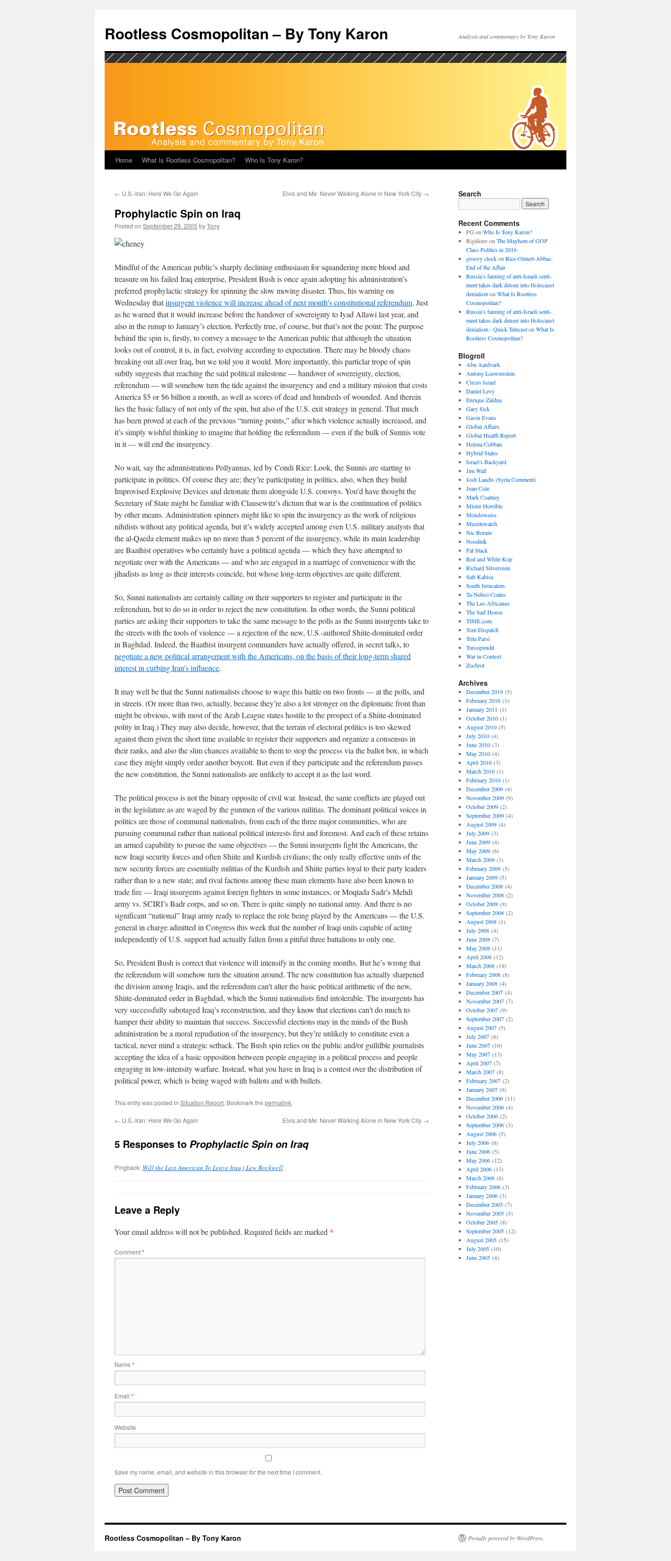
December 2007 (484, 992)
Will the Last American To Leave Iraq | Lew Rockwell (212, 1167)
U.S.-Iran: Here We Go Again (156, 193)
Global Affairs (483, 426)
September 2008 (485, 913)
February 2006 (483, 1187)
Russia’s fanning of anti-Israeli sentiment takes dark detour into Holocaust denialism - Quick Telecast (510, 320)
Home (123, 160)
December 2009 (484, 789)
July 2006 (477, 1142)
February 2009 (483, 868)
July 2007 (477, 1036)
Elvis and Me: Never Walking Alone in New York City (355, 193)
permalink (278, 1102)
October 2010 (482, 718)
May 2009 (478, 851)
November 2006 (485, 1107)
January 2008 (482, 983)
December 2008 (484, 886)
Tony (213, 226)
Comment (129, 1252)
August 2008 (481, 921)
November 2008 (485, 895)
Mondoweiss (481, 515)
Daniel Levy (480, 391)
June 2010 (478, 745)
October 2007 (482, 1010)
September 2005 (485, 1231)
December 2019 (484, 692)
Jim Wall (476, 470)
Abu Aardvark (483, 364)
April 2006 (479, 1169)
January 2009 (482, 877)
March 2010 (480, 771)
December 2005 (484, 1204)
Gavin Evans (481, 417)
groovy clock (481, 258)
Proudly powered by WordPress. (506, 1538)
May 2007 (478, 1054)
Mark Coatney (483, 497)
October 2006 (482, 1116)
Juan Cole (477, 488)
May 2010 (478, 753)
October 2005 (482, 1222)
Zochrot (475, 665)
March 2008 (480, 966)
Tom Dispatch (482, 630)
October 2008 (482, 904)
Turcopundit (480, 647)
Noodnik (476, 541)
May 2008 (478, 948)
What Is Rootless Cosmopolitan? (188, 160)
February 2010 (483, 780)
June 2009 (478, 842)
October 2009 (482, 806)
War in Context (483, 656)
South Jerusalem (485, 585)
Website (125, 1427)
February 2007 (483, 1081)
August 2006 (481, 1134)
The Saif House (484, 612)
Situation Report (202, 1102)
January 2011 (482, 709)
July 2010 (477, 736)
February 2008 (483, 974)
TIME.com (479, 621)
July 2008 (477, 930)
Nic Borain (479, 532)
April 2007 (479, 1063)
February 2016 (483, 700)
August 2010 (481, 727)
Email (124, 1396)
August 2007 (481, 1027)
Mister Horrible (484, 506)
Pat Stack (477, 550)
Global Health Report (491, 435)
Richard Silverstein (488, 568)
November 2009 (485, 798)
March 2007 (480, 1072)
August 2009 (481, 824)
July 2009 (477, 833)
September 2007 (485, 1019)
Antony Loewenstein (490, 373)
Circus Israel (481, 382)
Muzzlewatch (481, 524)
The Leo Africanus (488, 603)
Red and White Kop (489, 559)
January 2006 (482, 1195)
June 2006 (478, 1151)
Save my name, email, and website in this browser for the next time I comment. (218, 1472)
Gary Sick (478, 409)
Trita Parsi (478, 638)
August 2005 (481, 1240)
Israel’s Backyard (486, 462)
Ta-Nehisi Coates (486, 594)
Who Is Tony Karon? (274, 160)
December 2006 (484, 1098)
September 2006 (485, 1125)
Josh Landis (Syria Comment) (501, 479)
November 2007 (485, 1001)
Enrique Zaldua (484, 400)
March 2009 (480, 860)
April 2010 (479, 762)
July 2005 (477, 1249)
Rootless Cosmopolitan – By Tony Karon (246, 33)
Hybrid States (482, 453)
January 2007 (482, 1089)
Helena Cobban (484, 444)
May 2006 (478, 1160)
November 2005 (485, 1213)
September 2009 (485, 815)
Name (124, 1364)
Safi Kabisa (479, 577)
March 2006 (480, 1178)
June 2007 (478, 1045)
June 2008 (478, 939)
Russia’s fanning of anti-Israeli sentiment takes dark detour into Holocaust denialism (510, 285)
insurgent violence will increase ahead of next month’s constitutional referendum (289, 302)
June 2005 (478, 1257)
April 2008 (479, 957)
